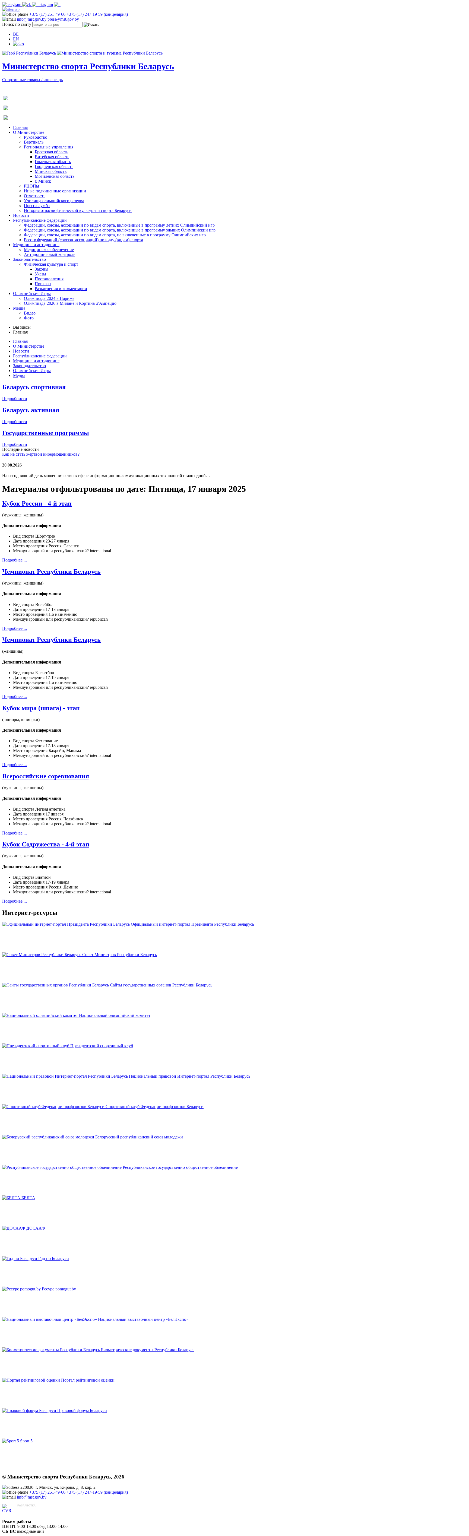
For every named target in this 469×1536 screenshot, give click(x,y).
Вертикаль (33, 142)
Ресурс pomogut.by (59, 1289)
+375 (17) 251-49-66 (47, 14)
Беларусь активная (30, 410)
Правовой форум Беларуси (82, 1410)
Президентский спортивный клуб (101, 1045)
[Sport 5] (11, 1441)
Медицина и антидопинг (36, 244)
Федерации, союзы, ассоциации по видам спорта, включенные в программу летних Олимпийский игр (119, 225)
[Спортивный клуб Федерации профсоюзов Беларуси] (54, 1106)
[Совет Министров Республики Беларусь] (42, 954)
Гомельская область (53, 161)
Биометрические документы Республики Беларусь (147, 1349)
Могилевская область (54, 176)
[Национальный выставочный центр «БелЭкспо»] (50, 1319)
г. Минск (43, 181)
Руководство (35, 137)
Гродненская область (54, 166)
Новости (21, 215)
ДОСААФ (35, 1228)
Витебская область (52, 156)
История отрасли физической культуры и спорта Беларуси (78, 210)
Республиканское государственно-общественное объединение (180, 1167)
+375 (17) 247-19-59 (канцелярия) (97, 14)
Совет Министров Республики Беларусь (119, 954)
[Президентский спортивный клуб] (36, 1045)
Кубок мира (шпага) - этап (41, 708)
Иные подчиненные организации (55, 191)
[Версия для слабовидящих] (18, 44)
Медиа (19, 308)
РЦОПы (31, 186)
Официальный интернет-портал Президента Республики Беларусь (192, 924)
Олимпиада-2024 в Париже (49, 298)
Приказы (43, 283)
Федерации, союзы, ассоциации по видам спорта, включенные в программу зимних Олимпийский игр (120, 230)
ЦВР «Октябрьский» (36, 1510)
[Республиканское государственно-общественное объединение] (62, 1167)
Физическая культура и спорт (51, 264)
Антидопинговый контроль (49, 254)
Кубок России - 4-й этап (37, 503)
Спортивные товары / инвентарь (32, 79)
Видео (30, 313)
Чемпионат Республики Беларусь (51, 571)
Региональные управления (48, 147)
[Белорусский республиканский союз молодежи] (48, 1137)
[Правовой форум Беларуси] (29, 1410)
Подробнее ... (14, 560)
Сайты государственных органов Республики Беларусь (161, 985)
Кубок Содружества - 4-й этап (45, 844)
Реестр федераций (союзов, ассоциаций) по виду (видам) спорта (83, 239)
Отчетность (34, 195)
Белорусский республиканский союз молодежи (139, 1137)
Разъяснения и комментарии (61, 288)
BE (16, 34)
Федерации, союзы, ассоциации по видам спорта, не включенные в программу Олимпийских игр (115, 235)
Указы (40, 274)
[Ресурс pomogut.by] (22, 1289)
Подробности (14, 398)
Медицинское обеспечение (49, 249)
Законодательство (29, 259)
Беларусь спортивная (34, 387)
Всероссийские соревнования (45, 776)
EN (16, 39)
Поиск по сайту (16, 24)
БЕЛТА (28, 1197)
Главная (20, 127)
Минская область (50, 171)
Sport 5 (26, 1441)
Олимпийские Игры (32, 293)
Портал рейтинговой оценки (88, 1380)
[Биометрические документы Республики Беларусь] (51, 1349)
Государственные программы (45, 432)
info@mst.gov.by (31, 19)
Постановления (49, 279)
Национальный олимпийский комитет (114, 1015)
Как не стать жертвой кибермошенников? (41, 454)
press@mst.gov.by (63, 19)
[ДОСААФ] (14, 1228)
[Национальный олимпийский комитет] (40, 1015)
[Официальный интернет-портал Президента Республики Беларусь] (66, 924)
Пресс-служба (37, 205)
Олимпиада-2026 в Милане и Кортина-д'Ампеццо (70, 303)
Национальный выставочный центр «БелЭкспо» (143, 1319)
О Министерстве (28, 132)
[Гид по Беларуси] (20, 1258)
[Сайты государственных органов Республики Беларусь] (56, 985)
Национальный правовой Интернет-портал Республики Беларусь (189, 1076)
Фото (29, 318)
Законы (41, 269)
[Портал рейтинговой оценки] (31, 1380)
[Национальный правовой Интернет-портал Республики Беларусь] (65, 1076)
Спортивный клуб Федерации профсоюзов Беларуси (155, 1106)
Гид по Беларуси (53, 1258)
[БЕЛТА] (11, 1197)
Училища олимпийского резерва (54, 200)
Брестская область (51, 152)
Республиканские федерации (40, 220)
